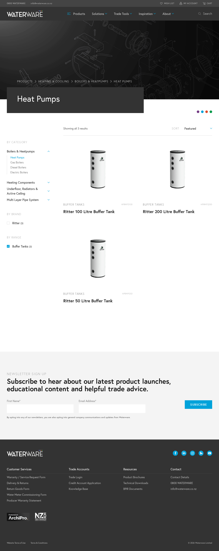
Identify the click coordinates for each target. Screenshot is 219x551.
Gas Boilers (17, 162)
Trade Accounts (79, 469)
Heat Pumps (17, 157)
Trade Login (75, 477)
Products (79, 14)
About (167, 14)
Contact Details (180, 477)
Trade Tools (121, 14)
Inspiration (146, 14)
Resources (130, 469)
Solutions (98, 14)
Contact (176, 469)
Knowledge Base (78, 489)
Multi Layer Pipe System (23, 200)
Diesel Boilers (18, 167)
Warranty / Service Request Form (26, 477)
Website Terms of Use (16, 543)
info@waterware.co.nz (41, 3)
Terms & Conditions (39, 543)
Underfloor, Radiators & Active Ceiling (22, 191)
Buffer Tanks (22, 246)
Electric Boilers (19, 172)
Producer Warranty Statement (24, 500)
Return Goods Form (18, 489)
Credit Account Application (85, 483)
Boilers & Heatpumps (91, 81)
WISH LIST (169, 3)
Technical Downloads (135, 483)
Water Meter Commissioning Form (26, 494)
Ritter (17, 223)
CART (209, 3)
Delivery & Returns (17, 483)
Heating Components (21, 182)
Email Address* (87, 401)
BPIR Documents (132, 489)
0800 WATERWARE (16, 3)
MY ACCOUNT (191, 3)
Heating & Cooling (53, 81)
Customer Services (19, 469)
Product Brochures (134, 477)
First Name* (13, 401)
